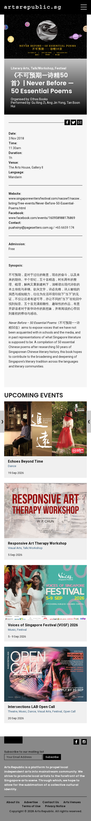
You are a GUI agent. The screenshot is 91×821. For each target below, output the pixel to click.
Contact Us (50, 802)
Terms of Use (31, 806)
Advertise (31, 802)
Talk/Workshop (42, 68)
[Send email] (79, 122)
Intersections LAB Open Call (31, 707)
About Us (12, 802)
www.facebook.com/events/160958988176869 (42, 218)
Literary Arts (20, 68)
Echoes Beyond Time (25, 461)
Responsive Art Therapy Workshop (37, 543)
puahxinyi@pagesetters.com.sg (31, 227)
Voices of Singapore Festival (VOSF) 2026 (43, 625)
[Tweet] (73, 122)
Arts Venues (72, 802)
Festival (60, 68)
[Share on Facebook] (67, 122)
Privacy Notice (55, 806)
